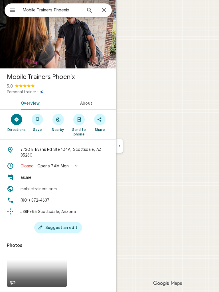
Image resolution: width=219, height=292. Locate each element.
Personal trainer (21, 91)
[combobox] (52, 10)
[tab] (29, 103)
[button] (58, 166)
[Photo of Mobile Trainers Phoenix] (58, 34)
